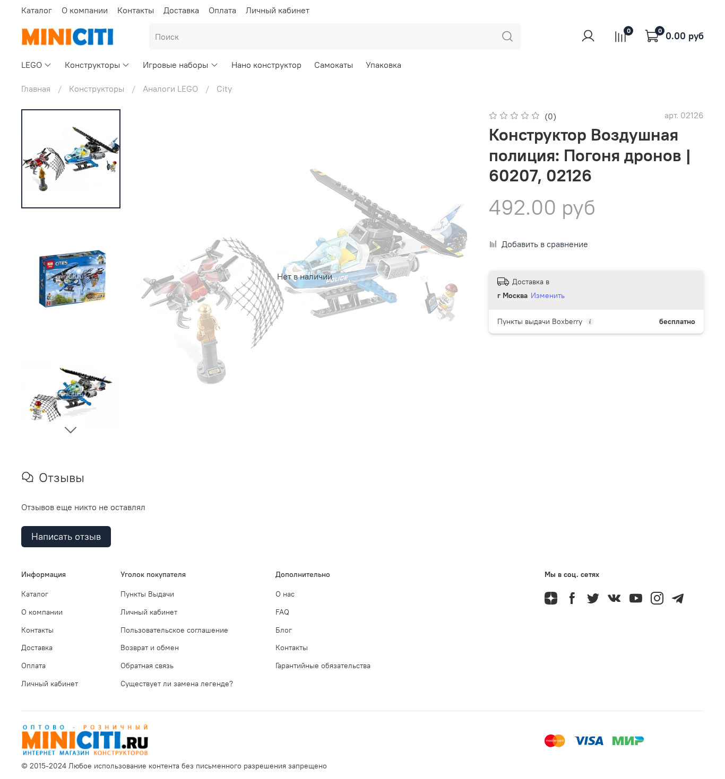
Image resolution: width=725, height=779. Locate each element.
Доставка (181, 10)
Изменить (548, 295)
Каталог (36, 10)
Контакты (135, 10)
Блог (283, 630)
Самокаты (333, 64)
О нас (285, 594)
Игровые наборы (175, 64)
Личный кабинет (277, 10)
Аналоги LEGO (170, 88)
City (224, 88)
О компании (85, 10)
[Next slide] (70, 429)
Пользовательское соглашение (174, 630)
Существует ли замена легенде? (176, 683)
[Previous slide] (158, 276)
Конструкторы (92, 64)
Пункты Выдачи (147, 594)
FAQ (282, 612)
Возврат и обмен (149, 647)
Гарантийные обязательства (322, 665)
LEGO (31, 64)
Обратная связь (147, 665)
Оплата (222, 10)
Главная (35, 88)
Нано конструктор (266, 64)
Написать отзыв (66, 536)
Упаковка (383, 64)
